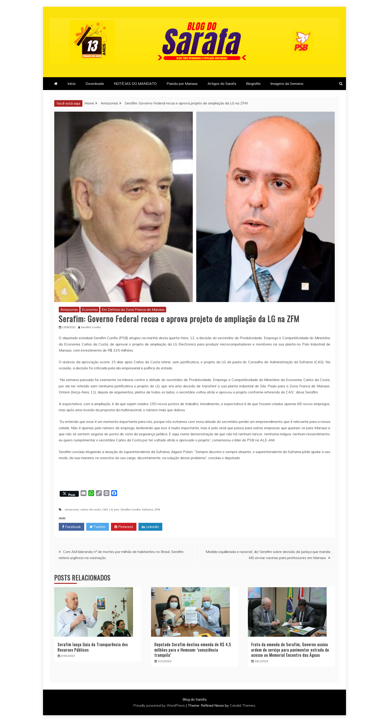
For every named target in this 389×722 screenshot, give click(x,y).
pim (116, 509)
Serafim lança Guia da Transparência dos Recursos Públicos (93, 646)
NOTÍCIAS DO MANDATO (135, 83)
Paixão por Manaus (182, 83)
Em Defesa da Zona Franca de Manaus (133, 309)
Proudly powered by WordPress (159, 705)
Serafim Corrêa (130, 509)
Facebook (72, 526)
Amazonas (69, 309)
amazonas (72, 509)
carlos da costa (90, 509)
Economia (90, 309)
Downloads (95, 83)
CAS (105, 509)
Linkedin (152, 526)
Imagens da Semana (286, 83)
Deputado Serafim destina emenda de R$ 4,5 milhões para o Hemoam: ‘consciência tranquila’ (192, 649)
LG (111, 509)
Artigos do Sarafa (222, 83)
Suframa (147, 509)
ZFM (157, 509)
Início (72, 83)
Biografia (253, 83)
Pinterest (125, 526)
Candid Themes (242, 705)
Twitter (99, 526)
